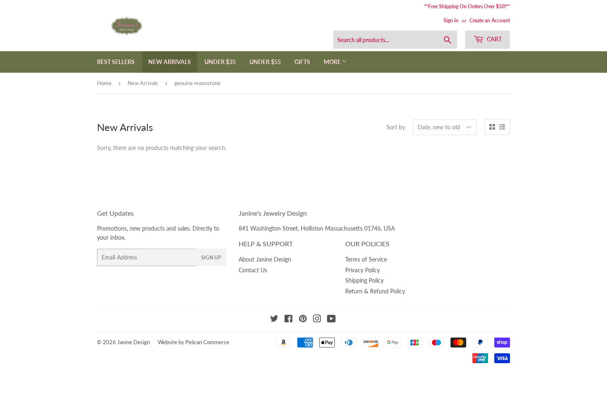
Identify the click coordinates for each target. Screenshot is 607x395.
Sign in (450, 20)
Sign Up (211, 258)
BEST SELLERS (116, 61)
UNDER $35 (220, 61)
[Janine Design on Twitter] (274, 319)
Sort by (395, 127)
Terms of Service (366, 259)
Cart (494, 39)
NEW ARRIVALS (169, 61)
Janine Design (133, 342)
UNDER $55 (265, 61)
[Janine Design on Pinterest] (303, 319)
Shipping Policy (364, 280)
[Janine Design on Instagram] (317, 319)
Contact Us (253, 270)
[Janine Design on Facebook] (288, 319)
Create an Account (489, 20)
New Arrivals (143, 83)
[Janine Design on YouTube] (331, 319)
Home (104, 83)
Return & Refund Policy (375, 291)
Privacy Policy (362, 270)
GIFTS (302, 61)
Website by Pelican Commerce (193, 342)
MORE (333, 61)
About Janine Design (265, 259)
